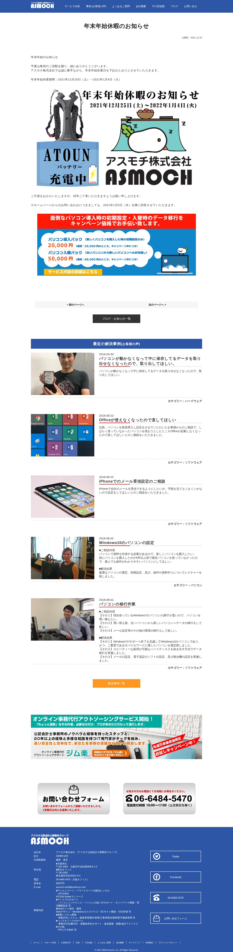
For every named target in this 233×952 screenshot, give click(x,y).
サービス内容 (72, 6)
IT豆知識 (88, 943)
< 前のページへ (75, 304)
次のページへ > (157, 304)
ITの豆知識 (158, 6)
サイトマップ (134, 943)
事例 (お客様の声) (96, 6)
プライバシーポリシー (167, 943)
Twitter (175, 856)
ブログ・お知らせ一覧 (116, 318)
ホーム (36, 943)
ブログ (174, 6)
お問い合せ (190, 6)
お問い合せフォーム (175, 918)
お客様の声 (66, 943)
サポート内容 (50, 943)
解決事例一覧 (116, 683)
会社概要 (141, 6)
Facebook (175, 877)
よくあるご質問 (121, 6)
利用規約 (149, 943)
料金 (78, 943)
